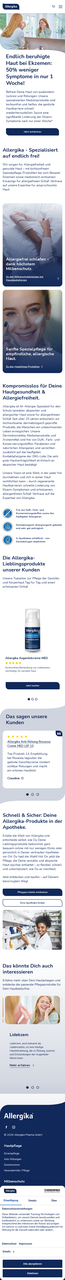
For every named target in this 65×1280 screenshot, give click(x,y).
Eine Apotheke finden (32, 902)
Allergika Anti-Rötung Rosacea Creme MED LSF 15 (28, 744)
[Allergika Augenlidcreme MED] (32, 623)
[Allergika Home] (11, 6)
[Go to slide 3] (37, 133)
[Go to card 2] (32, 1087)
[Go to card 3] (37, 1087)
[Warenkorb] (53, 6)
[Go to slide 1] (27, 133)
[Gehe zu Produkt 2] (32, 699)
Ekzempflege (12, 1153)
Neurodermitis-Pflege (17, 1170)
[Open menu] (60, 6)
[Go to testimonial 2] (32, 794)
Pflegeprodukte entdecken (33, 892)
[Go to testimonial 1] (27, 794)
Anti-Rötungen (12, 1159)
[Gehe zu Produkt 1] (29, 699)
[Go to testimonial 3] (37, 794)
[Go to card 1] (27, 1087)
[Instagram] (13, 1127)
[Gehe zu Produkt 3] (36, 699)
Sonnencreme (12, 1165)
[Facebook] (6, 1127)
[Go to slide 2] (32, 133)
